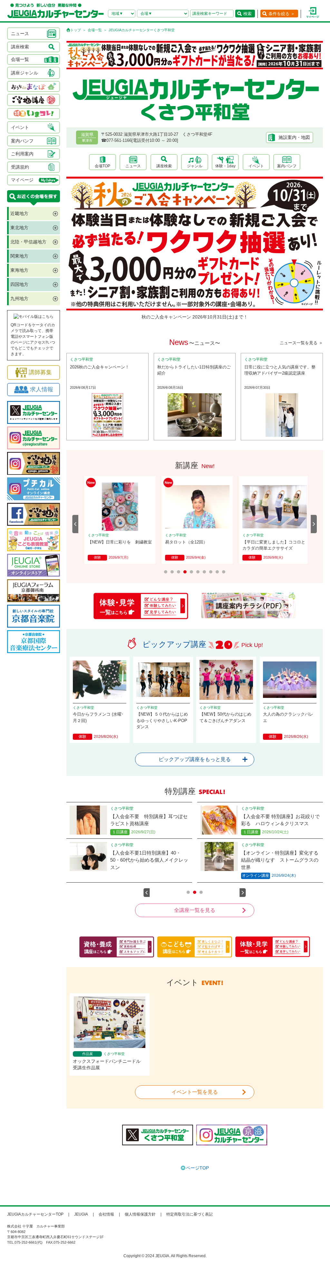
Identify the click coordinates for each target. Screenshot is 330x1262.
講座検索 (164, 166)
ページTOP (197, 1167)
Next (314, 524)
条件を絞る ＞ (281, 13)
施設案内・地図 (294, 137)
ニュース (133, 166)
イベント (256, 166)
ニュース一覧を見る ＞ (301, 342)
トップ (75, 30)
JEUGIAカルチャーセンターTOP (35, 1214)
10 (223, 571)
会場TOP (102, 166)
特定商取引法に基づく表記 (189, 1214)
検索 (247, 13)
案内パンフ (286, 166)
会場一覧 (95, 30)
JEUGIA (81, 1214)
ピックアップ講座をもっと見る (195, 759)
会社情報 (106, 1214)
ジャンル (194, 166)
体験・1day (225, 166)
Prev (75, 524)
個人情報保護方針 (140, 1214)
